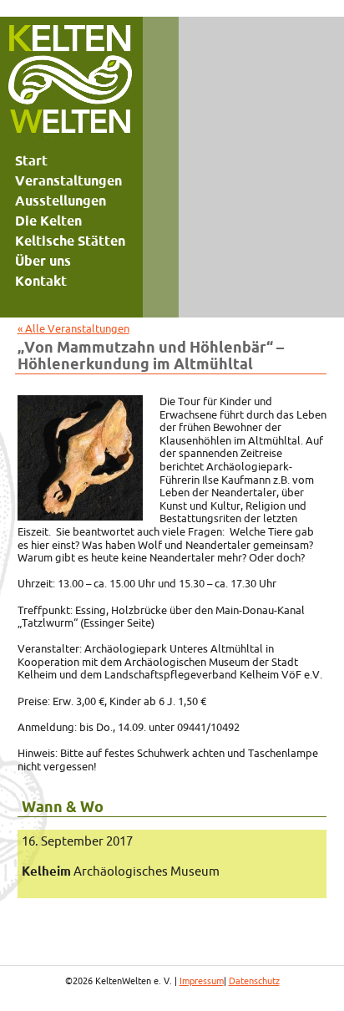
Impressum (202, 981)
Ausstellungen (60, 200)
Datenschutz (254, 981)
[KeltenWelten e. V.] (70, 83)
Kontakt (41, 280)
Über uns (43, 260)
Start (31, 160)
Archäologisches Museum (121, 871)
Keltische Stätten (70, 240)
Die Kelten (48, 220)
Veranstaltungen (68, 180)
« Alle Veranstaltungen (73, 328)
